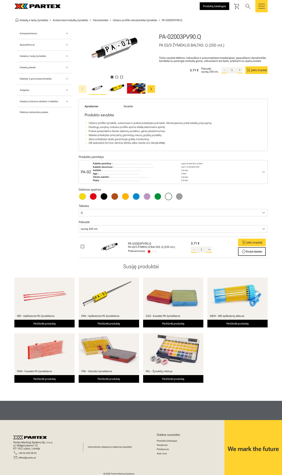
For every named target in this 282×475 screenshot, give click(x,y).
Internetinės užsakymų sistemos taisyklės (110, 447)
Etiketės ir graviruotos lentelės (36, 78)
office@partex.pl (27, 457)
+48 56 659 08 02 (27, 453)
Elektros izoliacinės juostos (34, 112)
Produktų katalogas (167, 440)
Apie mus (162, 453)
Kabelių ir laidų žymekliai (33, 56)
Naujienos (162, 445)
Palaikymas (163, 449)
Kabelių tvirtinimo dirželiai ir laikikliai (39, 101)
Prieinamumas (136, 250)
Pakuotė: (206, 68)
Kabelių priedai (28, 67)
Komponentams (28, 33)
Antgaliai (24, 90)
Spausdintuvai (27, 44)
